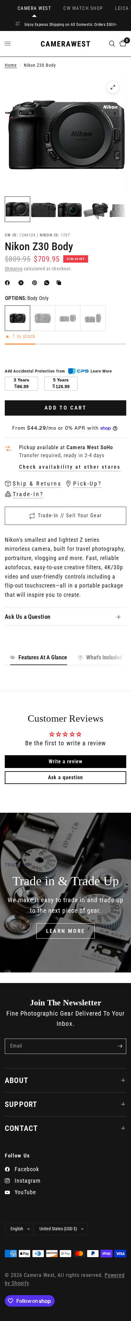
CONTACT (21, 1128)
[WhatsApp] (48, 283)
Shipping (14, 269)
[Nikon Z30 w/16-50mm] (42, 318)
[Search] (112, 44)
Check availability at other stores (70, 467)
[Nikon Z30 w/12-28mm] (67, 318)
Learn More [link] (101, 371)
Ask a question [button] (65, 777)
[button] (65, 931)
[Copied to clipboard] (60, 283)
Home (11, 65)
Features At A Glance (42, 657)
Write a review (65, 761)
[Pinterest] (36, 283)
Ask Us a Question (28, 616)
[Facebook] (8, 283)
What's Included (104, 657)
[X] (22, 283)
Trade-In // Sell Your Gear (70, 515)
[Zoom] (113, 87)
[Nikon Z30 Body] (17, 318)
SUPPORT (21, 1104)
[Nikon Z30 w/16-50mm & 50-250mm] (93, 318)
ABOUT (16, 1080)
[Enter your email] (120, 1046)
